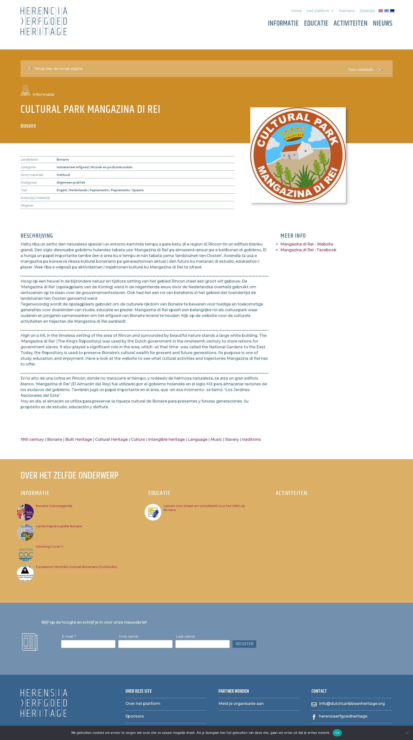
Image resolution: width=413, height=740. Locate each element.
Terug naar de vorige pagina (58, 68)
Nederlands (78, 190)
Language (197, 439)
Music (216, 439)
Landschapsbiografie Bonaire (59, 526)
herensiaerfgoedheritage (343, 716)
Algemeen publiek (71, 182)
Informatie (283, 24)
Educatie (316, 24)
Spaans (138, 190)
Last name (185, 636)
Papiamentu (120, 190)
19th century (32, 439)
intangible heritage (166, 439)
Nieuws (382, 24)
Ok (337, 733)
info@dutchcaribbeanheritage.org (352, 703)
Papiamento (99, 190)
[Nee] (407, 732)
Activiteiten (351, 24)
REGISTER (244, 644)
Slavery (232, 439)
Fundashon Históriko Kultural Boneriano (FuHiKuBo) (76, 567)
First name (128, 636)
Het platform (318, 11)
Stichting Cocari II (49, 546)
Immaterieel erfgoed (73, 167)
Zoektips (367, 11)
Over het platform (142, 703)
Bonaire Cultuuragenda (54, 506)
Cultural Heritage (111, 439)
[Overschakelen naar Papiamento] (386, 11)
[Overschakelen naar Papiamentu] (392, 11)
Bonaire (63, 159)
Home (296, 11)
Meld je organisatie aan (241, 703)
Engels (62, 190)
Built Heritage (78, 439)
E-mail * (69, 636)
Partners (346, 11)
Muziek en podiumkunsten (111, 167)
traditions (251, 439)
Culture (138, 439)
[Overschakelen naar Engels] (381, 11)
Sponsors (134, 716)
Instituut (63, 175)
